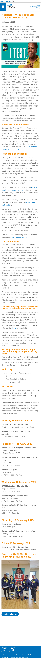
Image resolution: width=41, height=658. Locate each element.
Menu (3, 7)
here (14, 328)
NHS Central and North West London (13, 7)
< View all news (10, 614)
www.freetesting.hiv (18, 237)
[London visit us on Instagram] (4, 649)
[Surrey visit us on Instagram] (12, 649)
